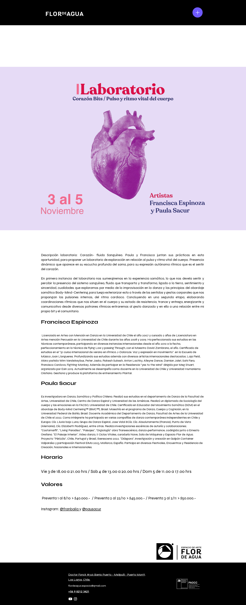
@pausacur (91, 509)
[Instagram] (75, 599)
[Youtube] (70, 599)
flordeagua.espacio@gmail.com (87, 585)
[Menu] (197, 12)
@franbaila (69, 509)
